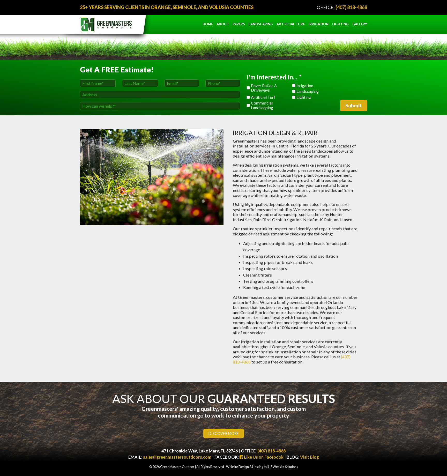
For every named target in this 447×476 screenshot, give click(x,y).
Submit (353, 105)
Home (208, 24)
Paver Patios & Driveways (264, 87)
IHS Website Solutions (282, 467)
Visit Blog (309, 457)
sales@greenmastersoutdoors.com (177, 457)
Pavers (239, 24)
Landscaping (261, 24)
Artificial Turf (291, 24)
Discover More (223, 433)
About (223, 24)
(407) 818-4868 (351, 7)
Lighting (340, 24)
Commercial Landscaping (262, 105)
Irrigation (318, 24)
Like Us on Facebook (263, 457)
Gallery (359, 24)
